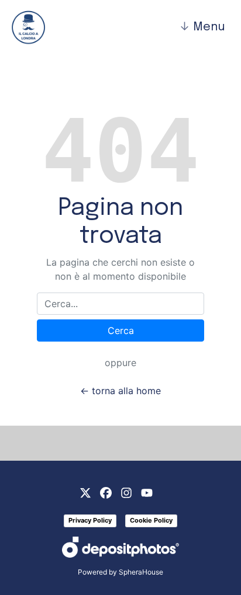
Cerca (121, 330)
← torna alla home (120, 390)
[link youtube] (147, 491)
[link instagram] (126, 491)
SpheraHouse (141, 572)
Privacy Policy (90, 520)
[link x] (85, 491)
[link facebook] (106, 491)
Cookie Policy (151, 520)
